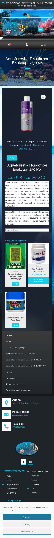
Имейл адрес (20, 411)
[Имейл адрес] (6, 414)
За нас (8, 342)
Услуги (9, 372)
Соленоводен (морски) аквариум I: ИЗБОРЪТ (25, 360)
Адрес (16, 399)
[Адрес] (6, 402)
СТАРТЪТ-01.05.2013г (15, 348)
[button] (40, 29)
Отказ (27, 524)
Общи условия (12, 384)
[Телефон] (6, 426)
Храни (19, 141)
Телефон (18, 423)
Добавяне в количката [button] (38, 280)
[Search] (50, 14)
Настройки (27, 532)
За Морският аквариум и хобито (20, 354)
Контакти (10, 378)
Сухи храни (30, 141)
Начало (9, 336)
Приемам (27, 517)
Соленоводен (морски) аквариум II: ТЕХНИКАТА (26, 366)
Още (16, 284)
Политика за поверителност (19, 390)
